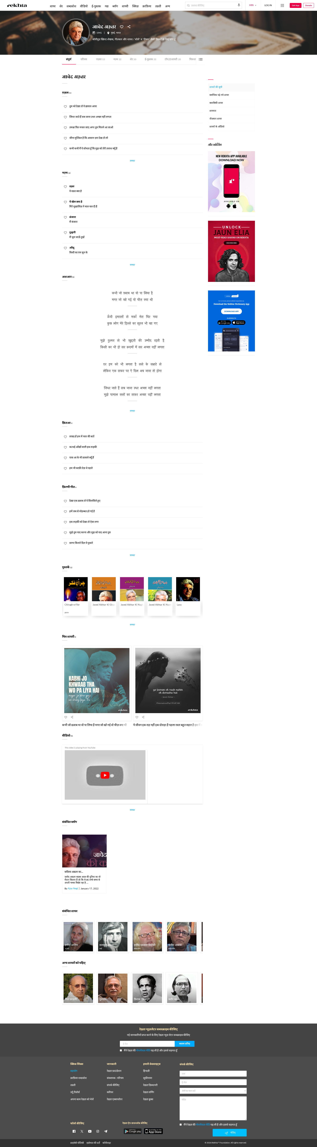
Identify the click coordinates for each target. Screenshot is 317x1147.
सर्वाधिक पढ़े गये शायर (219, 95)
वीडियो (84, 6)
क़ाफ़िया (146, 6)
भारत (118, 33)
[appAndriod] (132, 1131)
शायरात (213, 111)
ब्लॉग (115, 6)
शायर (52, 6)
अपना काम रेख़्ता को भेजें (82, 1099)
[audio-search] (239, 5)
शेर (133, 59)
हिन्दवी (146, 1071)
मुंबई (113, 33)
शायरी (125, 6)
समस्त (132, 161)
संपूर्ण (68, 59)
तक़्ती (158, 6)
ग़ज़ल (100, 59)
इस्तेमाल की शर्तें (93, 1142)
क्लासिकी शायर (216, 103)
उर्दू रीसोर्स (75, 1092)
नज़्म (117, 59)
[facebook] (74, 1131)
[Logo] (17, 6)
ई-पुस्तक (150, 59)
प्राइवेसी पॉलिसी (77, 1142)
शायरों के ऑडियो (217, 126)
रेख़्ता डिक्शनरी (150, 1085)
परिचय (84, 59)
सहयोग (73, 1071)
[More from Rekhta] (282, 5)
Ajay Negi (73, 888)
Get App (295, 5)
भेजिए (233, 1132)
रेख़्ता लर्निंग (148, 1092)
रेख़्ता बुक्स (148, 1099)
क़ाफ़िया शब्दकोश (78, 1078)
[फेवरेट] (122, 27)
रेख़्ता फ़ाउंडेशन (114, 1071)
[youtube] (89, 1131)
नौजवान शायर (216, 119)
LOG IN (268, 5)
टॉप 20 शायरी (173, 59)
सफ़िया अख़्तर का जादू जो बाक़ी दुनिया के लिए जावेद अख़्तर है (74, 871)
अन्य (167, 6)
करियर (110, 1092)
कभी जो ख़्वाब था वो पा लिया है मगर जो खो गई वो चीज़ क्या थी (94, 725)
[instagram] (97, 1131)
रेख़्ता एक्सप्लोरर (115, 1099)
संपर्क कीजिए (113, 1085)
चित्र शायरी (195, 59)
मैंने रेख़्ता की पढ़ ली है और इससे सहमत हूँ (150, 1050)
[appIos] (153, 1131)
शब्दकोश (71, 6)
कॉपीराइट (107, 1142)
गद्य (106, 6)
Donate (308, 5)
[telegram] (105, 1131)
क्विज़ (135, 6)
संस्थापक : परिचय (115, 1078)
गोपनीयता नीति (143, 1050)
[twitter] (82, 1131)
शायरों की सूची (216, 87)
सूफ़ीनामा (147, 1078)
